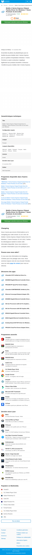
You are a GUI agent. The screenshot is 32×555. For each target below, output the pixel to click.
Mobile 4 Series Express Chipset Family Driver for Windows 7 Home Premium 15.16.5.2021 (18, 10)
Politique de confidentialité (24, 537)
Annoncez (4, 535)
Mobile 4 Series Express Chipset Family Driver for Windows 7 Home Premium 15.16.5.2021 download (14, 192)
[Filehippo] (5, 1)
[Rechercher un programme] (27, 1)
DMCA (18, 543)
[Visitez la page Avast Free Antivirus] (16, 18)
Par (11, 13)
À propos (3, 530)
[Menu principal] (30, 1)
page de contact (15, 263)
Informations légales (22, 540)
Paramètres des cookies (23, 546)
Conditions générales (22, 530)
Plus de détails (16, 521)
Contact (3, 532)
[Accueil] (1, 5)
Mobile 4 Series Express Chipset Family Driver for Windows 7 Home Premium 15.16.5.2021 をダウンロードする (15, 187)
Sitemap (3, 538)
